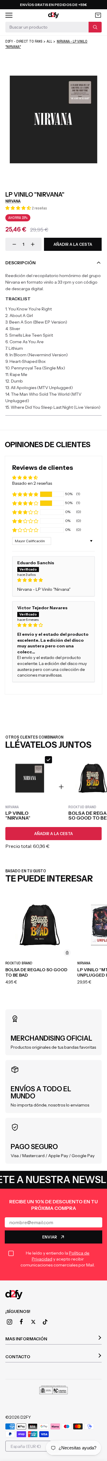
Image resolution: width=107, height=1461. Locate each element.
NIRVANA (13, 201)
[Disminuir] (14, 244)
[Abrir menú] (8, 15)
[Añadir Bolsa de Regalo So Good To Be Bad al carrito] (67, 952)
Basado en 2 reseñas (32, 483)
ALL (49, 41)
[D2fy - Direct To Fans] (53, 15)
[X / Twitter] (33, 1322)
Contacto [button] (17, 1356)
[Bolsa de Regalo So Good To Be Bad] (39, 925)
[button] (18, 208)
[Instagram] (9, 1322)
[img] (53, 580)
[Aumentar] (32, 244)
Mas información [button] (26, 1339)
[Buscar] (95, 27)
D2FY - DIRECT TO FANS (24, 41)
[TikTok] (45, 1322)
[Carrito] (98, 15)
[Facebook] (21, 1322)
